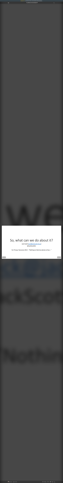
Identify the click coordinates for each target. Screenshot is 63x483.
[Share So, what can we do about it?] (51, 481)
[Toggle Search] (54, 2)
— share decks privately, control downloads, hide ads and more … (31, 0)
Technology (44, 481)
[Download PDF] (54, 481)
